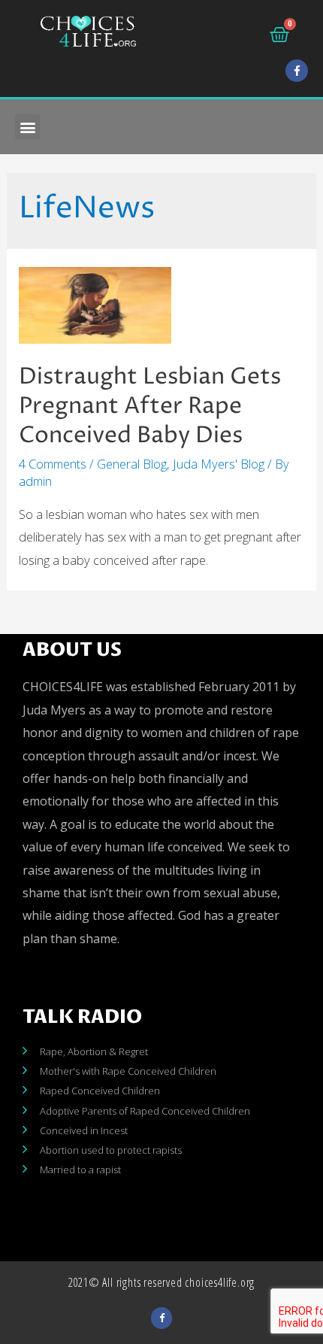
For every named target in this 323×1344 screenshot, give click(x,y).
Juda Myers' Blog (218, 463)
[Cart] (279, 34)
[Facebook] (296, 70)
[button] (27, 126)
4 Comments (52, 463)
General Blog (132, 463)
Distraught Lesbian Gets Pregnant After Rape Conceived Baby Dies (150, 406)
